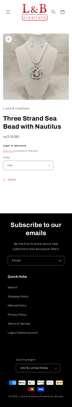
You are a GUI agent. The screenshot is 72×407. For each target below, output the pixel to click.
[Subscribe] (59, 260)
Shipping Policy (18, 296)
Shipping (8, 151)
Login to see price (14, 145)
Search (12, 287)
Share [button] (12, 179)
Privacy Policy (17, 314)
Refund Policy (17, 305)
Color (6, 157)
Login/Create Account (23, 332)
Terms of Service (19, 323)
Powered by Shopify (51, 396)
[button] (8, 12)
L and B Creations (29, 396)
